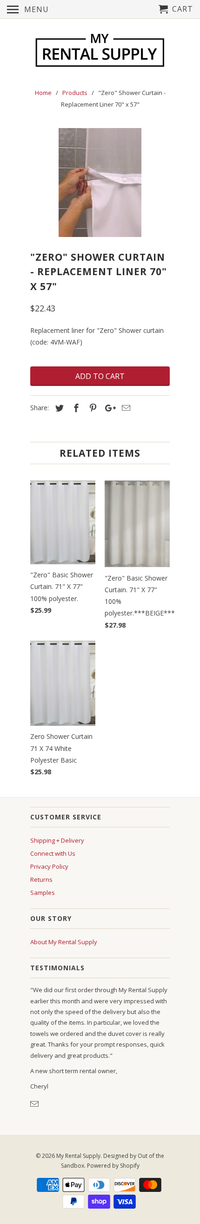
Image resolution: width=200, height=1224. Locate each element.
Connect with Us (52, 853)
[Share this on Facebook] (74, 407)
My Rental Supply (78, 1156)
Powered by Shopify (113, 1166)
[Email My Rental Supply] (35, 1103)
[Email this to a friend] (124, 407)
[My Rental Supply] (100, 52)
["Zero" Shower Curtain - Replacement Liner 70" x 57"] (100, 182)
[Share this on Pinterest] (91, 407)
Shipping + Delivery (57, 840)
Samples (42, 892)
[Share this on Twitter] (58, 407)
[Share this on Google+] (107, 407)
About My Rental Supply (63, 942)
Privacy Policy (49, 866)
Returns (41, 879)
